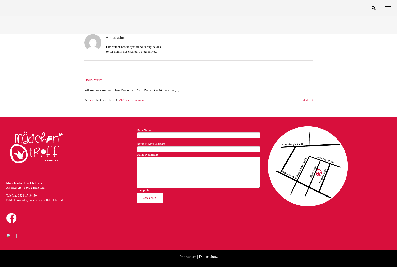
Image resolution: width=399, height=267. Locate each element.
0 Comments (138, 99)
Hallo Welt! (93, 80)
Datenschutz (208, 257)
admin (91, 99)
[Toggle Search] (374, 8)
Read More (305, 99)
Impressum (188, 257)
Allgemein (124, 99)
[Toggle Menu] (388, 8)
